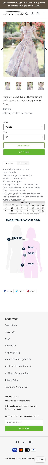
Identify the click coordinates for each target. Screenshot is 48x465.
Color (5, 122)
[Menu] (43, 14)
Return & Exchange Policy (18, 359)
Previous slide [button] (2, 50)
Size (5, 132)
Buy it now (24, 152)
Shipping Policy (12, 352)
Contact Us (10, 345)
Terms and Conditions (16, 387)
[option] (24, 50)
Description (10, 163)
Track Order (11, 325)
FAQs (7, 339)
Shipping (7, 113)
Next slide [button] (46, 50)
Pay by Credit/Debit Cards (18, 366)
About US (10, 332)
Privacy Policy (12, 380)
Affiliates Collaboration (16, 373)
